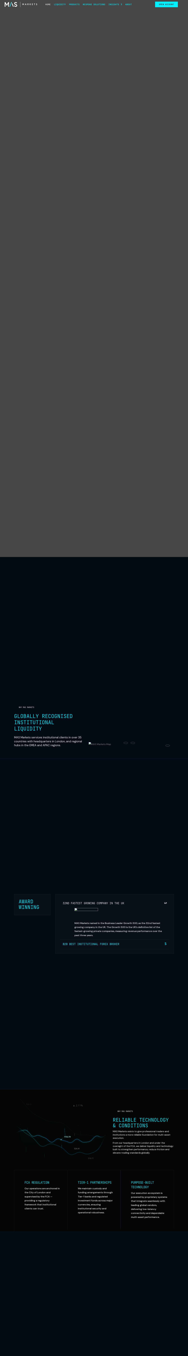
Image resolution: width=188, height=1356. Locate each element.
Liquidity (60, 4)
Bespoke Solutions (94, 4)
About (128, 4)
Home (48, 4)
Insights (114, 4)
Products (74, 4)
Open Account (166, 4)
